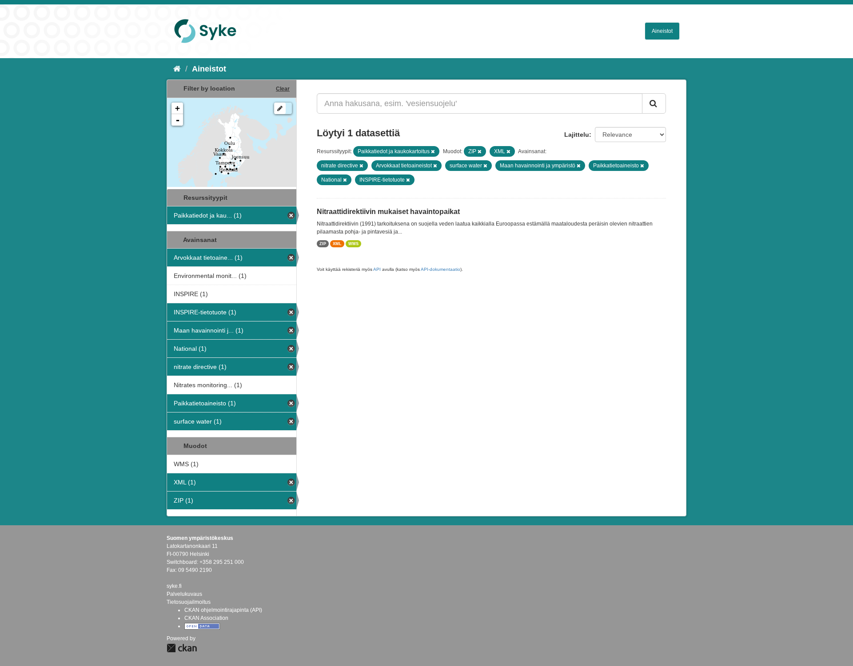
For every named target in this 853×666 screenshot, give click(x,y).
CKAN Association (206, 618)
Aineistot (662, 31)
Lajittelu (576, 134)
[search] (654, 103)
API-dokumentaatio (440, 269)
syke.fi (174, 586)
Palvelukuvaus (184, 594)
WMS (353, 244)
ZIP (322, 244)
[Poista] (433, 151)
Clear (283, 89)
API (377, 269)
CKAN (182, 648)
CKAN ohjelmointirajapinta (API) (223, 610)
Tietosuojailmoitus (189, 602)
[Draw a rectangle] (280, 108)
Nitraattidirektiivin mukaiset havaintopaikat (388, 211)
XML (337, 244)
